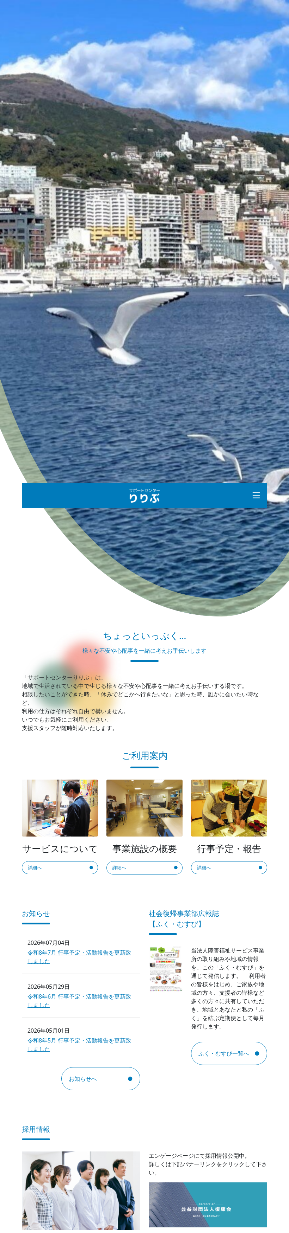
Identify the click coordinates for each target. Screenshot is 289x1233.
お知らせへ (83, 1079)
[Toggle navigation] (256, 495)
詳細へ (35, 867)
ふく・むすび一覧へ (223, 1053)
